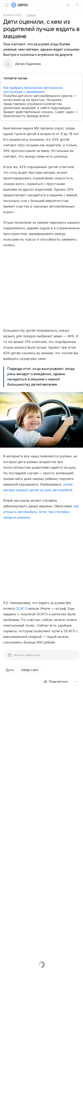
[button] (41, 420)
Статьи (31, 15)
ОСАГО (21, 608)
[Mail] (13, 5)
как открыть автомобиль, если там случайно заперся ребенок (41, 511)
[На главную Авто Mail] (22, 5)
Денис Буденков (28, 64)
